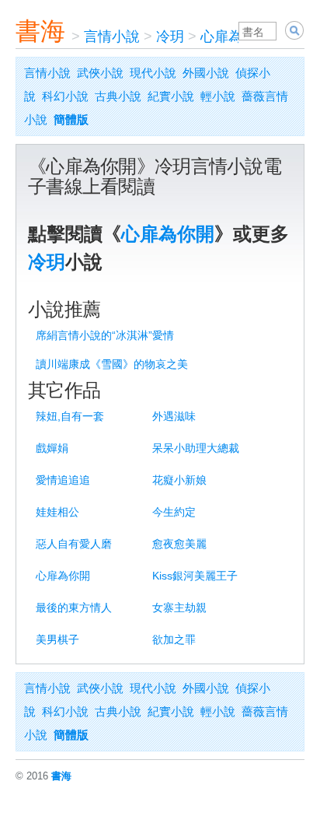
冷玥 (170, 36)
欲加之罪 (174, 639)
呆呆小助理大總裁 (195, 448)
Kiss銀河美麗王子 (195, 575)
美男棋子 (57, 639)
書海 (40, 31)
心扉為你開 (235, 36)
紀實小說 (171, 96)
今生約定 (174, 512)
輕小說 (217, 96)
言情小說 (112, 36)
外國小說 (206, 72)
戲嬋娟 (52, 448)
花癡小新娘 (179, 480)
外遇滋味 (174, 416)
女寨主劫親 (179, 607)
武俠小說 (100, 72)
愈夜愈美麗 (179, 544)
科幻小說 (65, 96)
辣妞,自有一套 (70, 416)
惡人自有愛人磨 (74, 544)
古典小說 (118, 96)
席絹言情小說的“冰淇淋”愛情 (105, 335)
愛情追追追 (63, 480)
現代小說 (153, 72)
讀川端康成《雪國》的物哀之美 (112, 364)
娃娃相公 (57, 512)
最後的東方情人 (74, 607)
